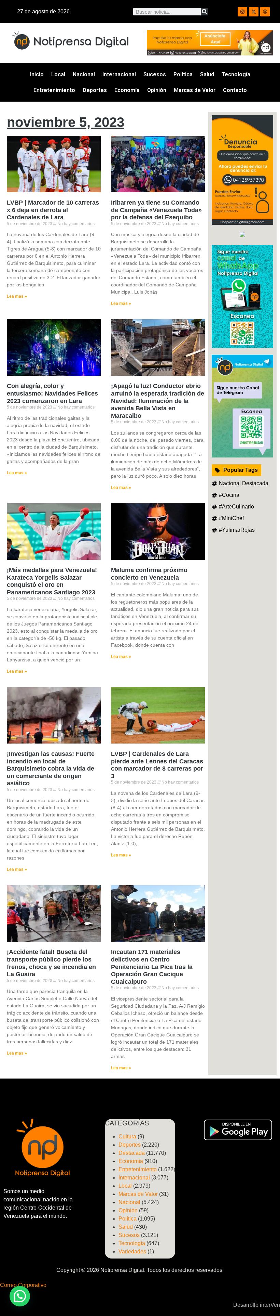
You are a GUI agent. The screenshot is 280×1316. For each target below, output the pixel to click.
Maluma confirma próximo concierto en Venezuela (149, 574)
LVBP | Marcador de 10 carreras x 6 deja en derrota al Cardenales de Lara (53, 210)
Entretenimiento (54, 90)
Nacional (84, 74)
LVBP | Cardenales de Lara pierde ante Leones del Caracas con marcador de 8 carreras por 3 (157, 764)
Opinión (156, 90)
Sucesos (154, 74)
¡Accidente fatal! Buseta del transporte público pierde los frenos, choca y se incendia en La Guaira (51, 963)
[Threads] (265, 11)
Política (183, 74)
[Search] (204, 11)
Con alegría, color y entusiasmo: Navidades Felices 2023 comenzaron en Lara (52, 393)
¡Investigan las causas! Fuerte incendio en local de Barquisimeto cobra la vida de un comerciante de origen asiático (51, 768)
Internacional (119, 74)
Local (58, 74)
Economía (127, 90)
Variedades (132, 1251)
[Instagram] (242, 11)
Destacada (131, 1153)
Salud (207, 74)
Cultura (127, 1136)
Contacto (235, 90)
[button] (20, 1296)
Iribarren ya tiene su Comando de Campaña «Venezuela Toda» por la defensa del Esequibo (156, 210)
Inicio (37, 74)
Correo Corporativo (23, 1285)
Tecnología (236, 74)
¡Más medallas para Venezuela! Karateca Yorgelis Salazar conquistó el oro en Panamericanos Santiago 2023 (52, 581)
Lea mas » (17, 296)
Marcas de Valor (194, 90)
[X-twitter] (253, 11)
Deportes (95, 90)
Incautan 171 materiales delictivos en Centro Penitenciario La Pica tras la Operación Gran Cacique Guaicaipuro (152, 967)
